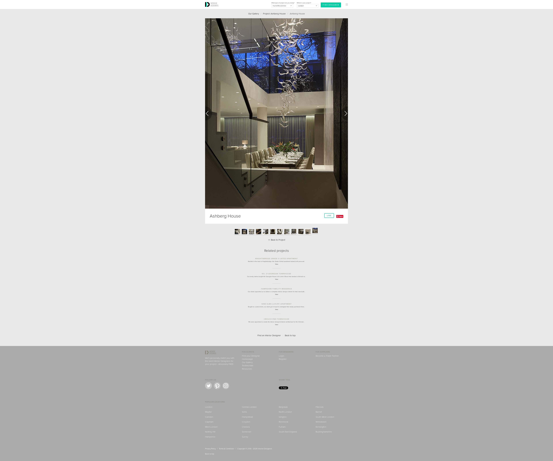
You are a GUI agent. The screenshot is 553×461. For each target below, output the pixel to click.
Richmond (283, 422)
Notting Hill (210, 431)
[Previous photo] (208, 113)
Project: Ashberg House (274, 13)
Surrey (245, 437)
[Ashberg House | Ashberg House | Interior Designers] (237, 235)
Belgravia (283, 407)
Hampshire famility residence (276, 289)
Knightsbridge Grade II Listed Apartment (276, 259)
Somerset (246, 431)
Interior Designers (265, 449)
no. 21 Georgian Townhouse (276, 274)
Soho (244, 412)
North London (285, 412)
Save (341, 216)
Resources (247, 369)
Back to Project (277, 240)
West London (211, 427)
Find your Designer (251, 356)
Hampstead (247, 417)
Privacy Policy (210, 449)
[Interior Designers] (208, 8)
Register (283, 359)
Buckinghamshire (324, 431)
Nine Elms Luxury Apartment (277, 304)
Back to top (290, 335)
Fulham (282, 427)
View (276, 264)
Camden (209, 417)
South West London (325, 417)
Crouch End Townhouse (276, 319)
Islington (283, 417)
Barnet (319, 412)
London (208, 407)
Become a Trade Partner (327, 356)
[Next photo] (344, 113)
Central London (249, 407)
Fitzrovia (319, 407)
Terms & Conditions (226, 449)
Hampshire (210, 437)
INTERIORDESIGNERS (214, 4)
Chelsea (246, 427)
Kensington (321, 427)
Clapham (209, 422)
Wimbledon (321, 422)
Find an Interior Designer (269, 335)
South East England (288, 431)
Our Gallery (253, 13)
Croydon (246, 422)
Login (281, 356)
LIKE (329, 216)
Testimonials (247, 365)
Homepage (247, 359)
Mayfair (208, 412)
